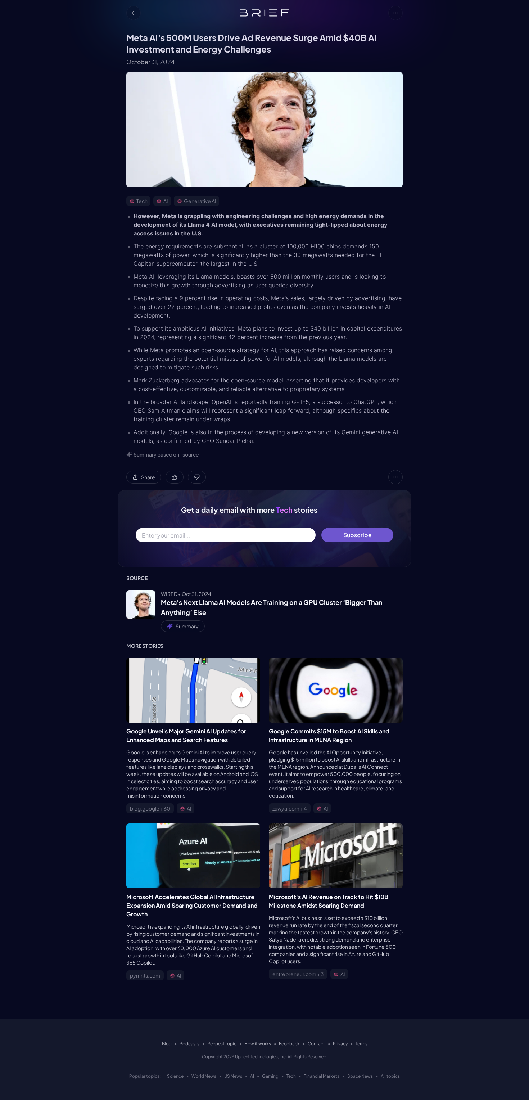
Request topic (221, 1043)
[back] (133, 13)
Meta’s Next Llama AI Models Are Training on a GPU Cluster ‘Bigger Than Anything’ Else (272, 607)
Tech (291, 1076)
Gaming (270, 1076)
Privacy (340, 1043)
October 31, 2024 (150, 62)
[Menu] (395, 13)
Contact (316, 1043)
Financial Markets (321, 1076)
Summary (187, 626)
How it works (257, 1043)
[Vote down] (197, 477)
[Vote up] (175, 477)
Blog (167, 1043)
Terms (361, 1043)
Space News (360, 1076)
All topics (390, 1076)
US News (233, 1076)
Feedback (289, 1043)
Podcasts (189, 1043)
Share (148, 477)
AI (252, 1076)
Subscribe (357, 535)
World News (203, 1076)
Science (175, 1076)
